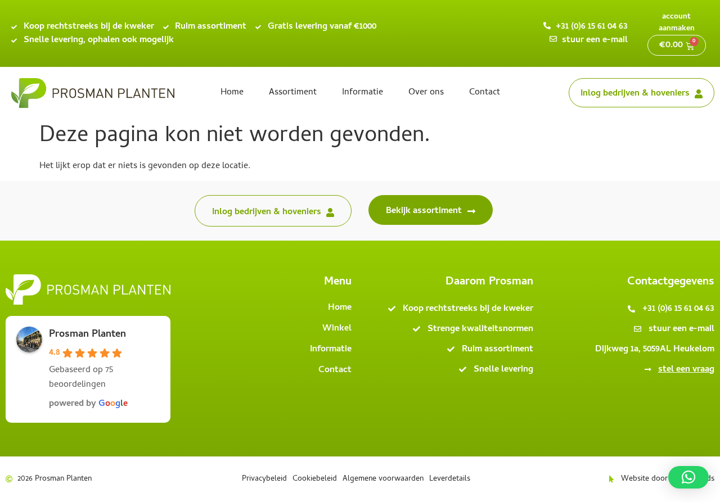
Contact (484, 92)
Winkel (337, 328)
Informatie (362, 92)
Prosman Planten (87, 335)
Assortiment (293, 92)
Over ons (426, 92)
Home (232, 92)
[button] (688, 477)
